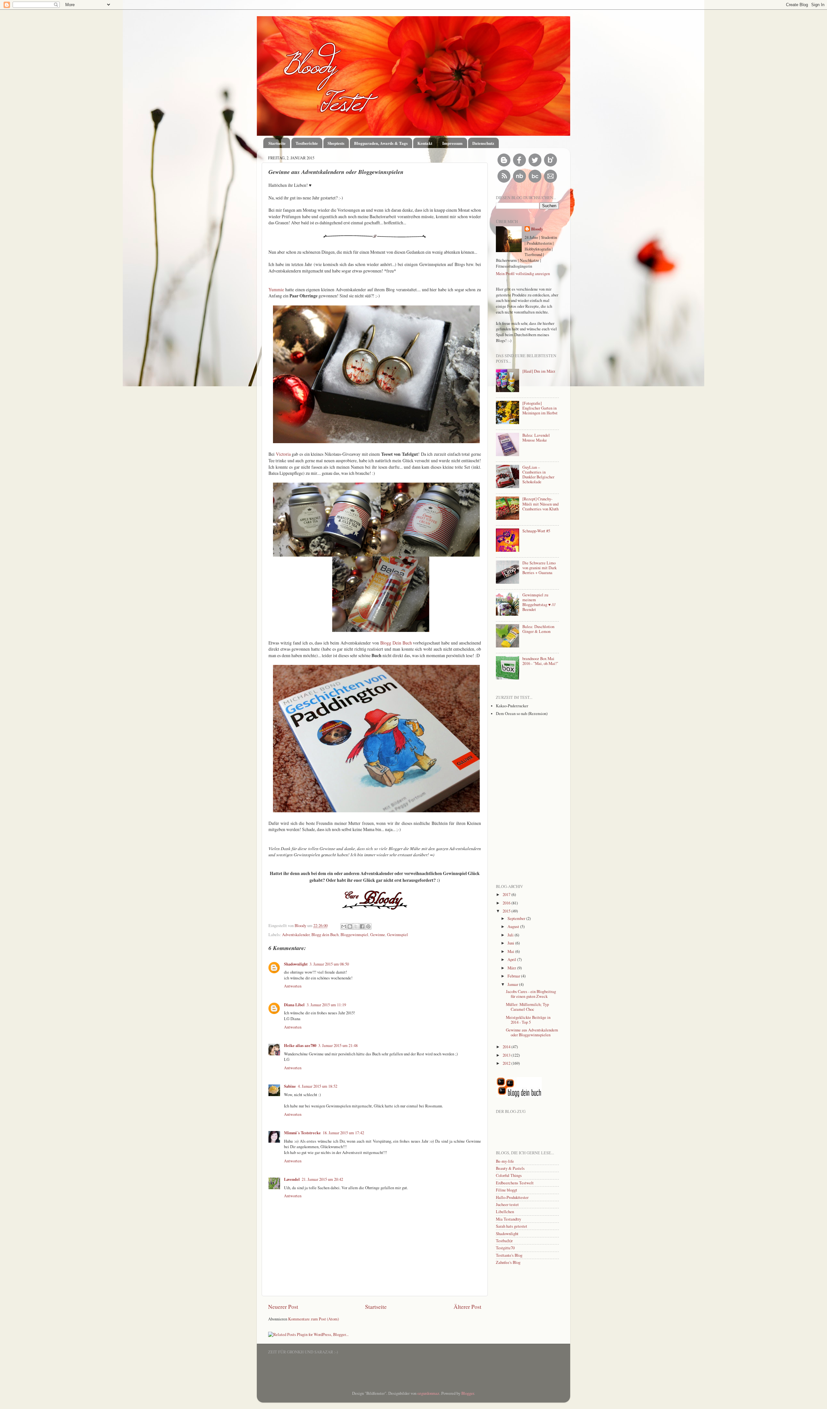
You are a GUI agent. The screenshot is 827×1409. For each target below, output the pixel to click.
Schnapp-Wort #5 (536, 531)
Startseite (277, 143)
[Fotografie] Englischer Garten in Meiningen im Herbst (540, 408)
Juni (511, 943)
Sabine (290, 1086)
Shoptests (336, 143)
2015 (507, 911)
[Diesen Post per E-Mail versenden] (343, 926)
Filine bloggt (506, 1190)
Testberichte (307, 143)
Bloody (301, 925)
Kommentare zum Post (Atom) (313, 1319)
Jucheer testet (507, 1204)
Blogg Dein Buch (396, 643)
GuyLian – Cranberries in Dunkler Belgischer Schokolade (538, 474)
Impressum (452, 143)
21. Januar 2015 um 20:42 (322, 1179)
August (514, 926)
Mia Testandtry (508, 1219)
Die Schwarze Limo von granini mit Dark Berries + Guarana (539, 567)
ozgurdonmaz (428, 1393)
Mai (511, 951)
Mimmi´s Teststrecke (302, 1133)
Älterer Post (467, 1306)
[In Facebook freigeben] (362, 926)
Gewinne (377, 934)
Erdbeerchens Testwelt (515, 1183)
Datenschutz (483, 143)
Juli (511, 935)
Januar (513, 984)
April (512, 959)
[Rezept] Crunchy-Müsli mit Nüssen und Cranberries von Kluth (540, 503)
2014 (507, 1047)
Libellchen (505, 1211)
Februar (514, 976)
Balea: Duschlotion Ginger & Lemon (538, 629)
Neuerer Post (283, 1306)
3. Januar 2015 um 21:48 (338, 1045)
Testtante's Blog (509, 1255)
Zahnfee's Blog (508, 1262)
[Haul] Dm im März (538, 371)
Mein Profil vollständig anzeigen (523, 273)
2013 (507, 1055)
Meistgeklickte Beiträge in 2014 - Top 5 (528, 1020)
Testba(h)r (504, 1241)
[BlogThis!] (350, 926)
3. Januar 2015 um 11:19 (326, 1005)
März (512, 968)
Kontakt (424, 143)
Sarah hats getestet (511, 1226)
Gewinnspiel (397, 934)
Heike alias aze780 (300, 1045)
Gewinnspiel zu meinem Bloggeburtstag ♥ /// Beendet (539, 602)
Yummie (276, 289)
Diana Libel (294, 1005)
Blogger (467, 1393)
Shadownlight (296, 964)
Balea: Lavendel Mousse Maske (536, 437)
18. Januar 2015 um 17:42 (343, 1133)
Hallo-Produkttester (512, 1197)
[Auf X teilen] (356, 926)
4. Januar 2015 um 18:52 (317, 1086)
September (517, 918)
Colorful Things (509, 1175)
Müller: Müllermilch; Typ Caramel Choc (527, 1007)
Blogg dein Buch (325, 934)
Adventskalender (295, 934)
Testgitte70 (505, 1248)
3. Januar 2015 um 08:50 (329, 964)
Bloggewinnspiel (354, 934)
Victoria (284, 454)
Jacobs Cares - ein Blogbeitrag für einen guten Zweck (531, 994)
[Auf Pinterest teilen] (368, 926)
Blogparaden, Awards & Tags (381, 143)
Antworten (292, 986)
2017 (507, 894)
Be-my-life (505, 1161)
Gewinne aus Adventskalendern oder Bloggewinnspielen (532, 1032)
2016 (507, 903)
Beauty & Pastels (510, 1168)
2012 (507, 1063)
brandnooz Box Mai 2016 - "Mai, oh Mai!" (540, 661)
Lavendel (292, 1179)
